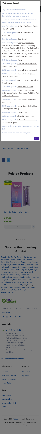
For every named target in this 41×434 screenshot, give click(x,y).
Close (36, 139)
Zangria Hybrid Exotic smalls (27, 70)
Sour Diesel (22, 39)
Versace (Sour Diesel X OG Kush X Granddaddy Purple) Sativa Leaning (17, 52)
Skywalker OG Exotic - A (17, 45)
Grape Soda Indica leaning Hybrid (20, 56)
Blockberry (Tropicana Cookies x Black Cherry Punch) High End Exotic (20, 48)
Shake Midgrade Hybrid (25, 116)
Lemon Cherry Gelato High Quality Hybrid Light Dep (19, 107)
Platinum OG (22, 112)
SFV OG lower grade (9, 122)
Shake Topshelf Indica (10, 93)
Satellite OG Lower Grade (26, 120)
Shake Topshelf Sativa (25, 86)
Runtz (20, 60)
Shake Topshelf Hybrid (26, 90)
